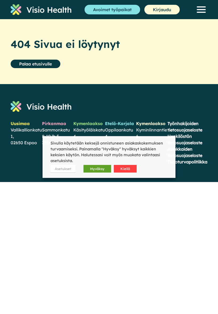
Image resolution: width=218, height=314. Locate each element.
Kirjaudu (162, 9)
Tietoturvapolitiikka (187, 161)
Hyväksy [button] (97, 169)
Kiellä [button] (125, 169)
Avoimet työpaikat (112, 9)
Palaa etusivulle (35, 64)
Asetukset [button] (63, 169)
